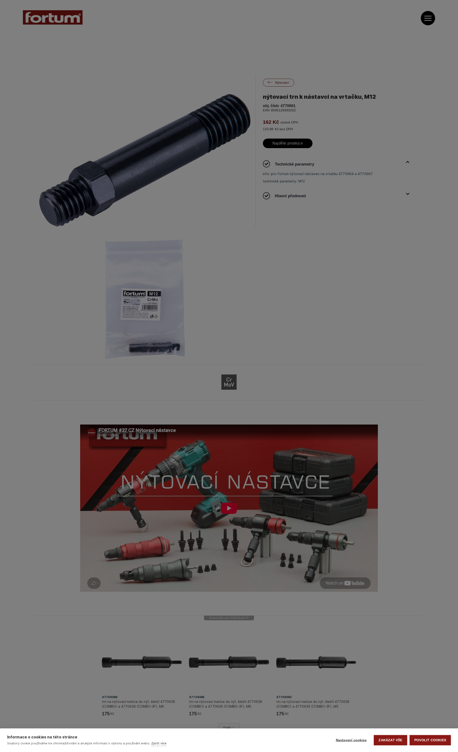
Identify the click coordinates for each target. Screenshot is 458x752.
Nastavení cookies (351, 740)
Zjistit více (159, 743)
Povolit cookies (430, 740)
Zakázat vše (390, 740)
